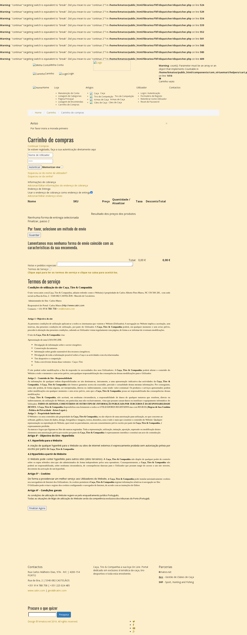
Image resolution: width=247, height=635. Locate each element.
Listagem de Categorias (69, 96)
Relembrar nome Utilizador (154, 98)
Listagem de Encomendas (70, 101)
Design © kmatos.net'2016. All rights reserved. (53, 621)
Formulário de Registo (151, 96)
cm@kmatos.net (66, 308)
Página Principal (66, 98)
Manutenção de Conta (68, 93)
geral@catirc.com (57, 590)
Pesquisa (64, 614)
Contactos (174, 87)
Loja (56, 87)
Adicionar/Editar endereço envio (45, 195)
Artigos (89, 87)
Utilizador (141, 87)
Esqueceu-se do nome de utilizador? (47, 173)
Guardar (34, 235)
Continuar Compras (38, 146)
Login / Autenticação (150, 93)
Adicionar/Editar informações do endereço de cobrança (58, 185)
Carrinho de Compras (68, 104)
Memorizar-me (51, 167)
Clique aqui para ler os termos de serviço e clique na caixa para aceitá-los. (73, 272)
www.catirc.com (36, 590)
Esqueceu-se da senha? (40, 176)
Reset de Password (150, 101)
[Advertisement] (197, 169)
